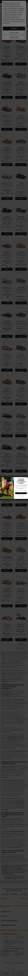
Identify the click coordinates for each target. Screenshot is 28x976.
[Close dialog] (27, 478)
